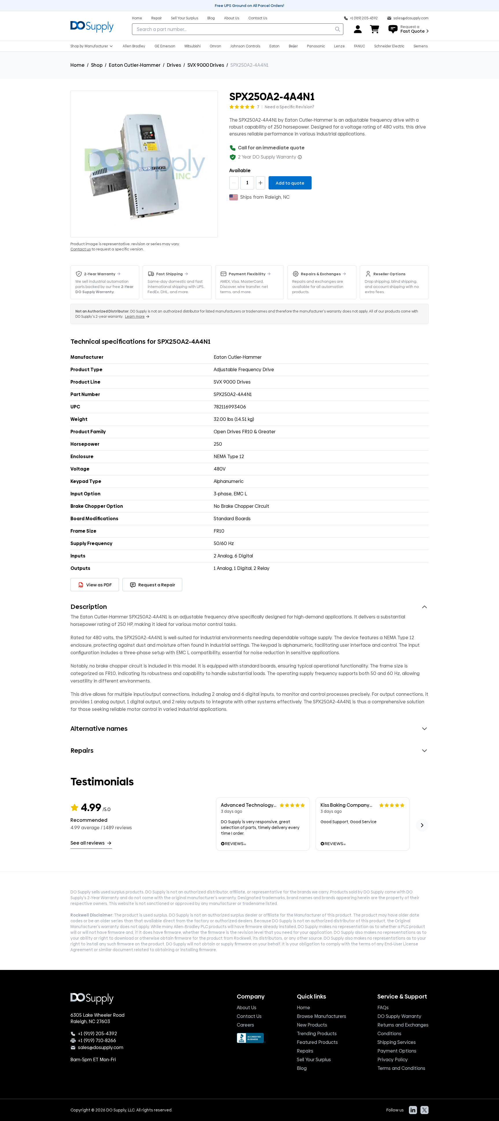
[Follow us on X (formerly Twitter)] (424, 1110)
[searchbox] (237, 29)
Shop (97, 65)
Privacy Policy (392, 1059)
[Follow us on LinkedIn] (413, 1110)
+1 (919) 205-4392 (97, 1034)
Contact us (80, 249)
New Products (312, 1025)
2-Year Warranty (99, 273)
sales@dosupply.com (100, 1047)
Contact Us (249, 1016)
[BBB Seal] (251, 1038)
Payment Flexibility (247, 273)
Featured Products (317, 1042)
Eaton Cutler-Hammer (135, 65)
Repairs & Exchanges (321, 273)
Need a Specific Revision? (289, 107)
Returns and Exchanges (403, 1025)
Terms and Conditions (401, 1068)
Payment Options (396, 1051)
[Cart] (375, 29)
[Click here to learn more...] (299, 157)
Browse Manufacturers (321, 1016)
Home (77, 65)
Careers (245, 1025)
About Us (246, 1007)
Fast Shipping (169, 273)
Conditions (389, 1033)
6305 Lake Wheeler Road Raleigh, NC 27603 (97, 1018)
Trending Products (317, 1033)
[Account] (357, 29)
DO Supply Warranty (399, 1016)
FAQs (383, 1007)
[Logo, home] (92, 26)
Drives (174, 65)
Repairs (305, 1051)
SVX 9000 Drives (205, 65)
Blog (302, 1068)
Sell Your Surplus (314, 1059)
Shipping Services (396, 1042)
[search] (337, 29)
